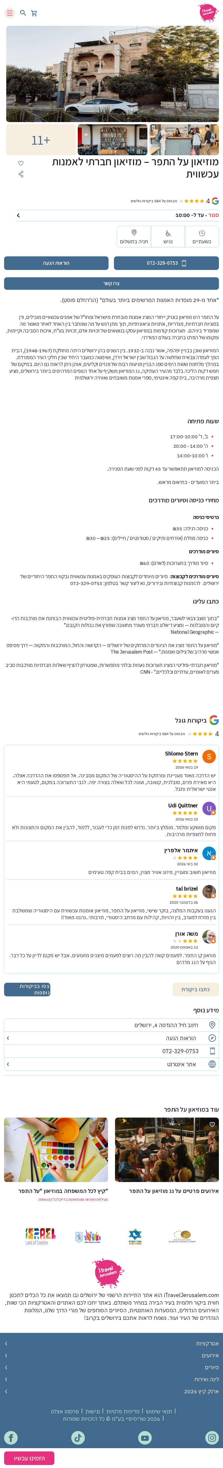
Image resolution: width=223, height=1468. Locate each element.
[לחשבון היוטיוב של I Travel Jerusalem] (145, 1438)
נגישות (92, 1411)
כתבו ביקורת (196, 989)
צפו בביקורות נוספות (35, 989)
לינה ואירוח (206, 1379)
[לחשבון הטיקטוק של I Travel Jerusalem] (78, 1438)
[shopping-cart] (34, 13)
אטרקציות (207, 1343)
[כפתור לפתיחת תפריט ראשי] (9, 13)
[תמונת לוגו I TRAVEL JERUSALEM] (206, 13)
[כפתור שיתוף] (21, 174)
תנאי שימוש (159, 1411)
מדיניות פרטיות (123, 1411)
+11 (41, 139)
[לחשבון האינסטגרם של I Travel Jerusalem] (212, 1438)
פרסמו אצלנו (65, 1411)
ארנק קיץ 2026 (201, 1391)
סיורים (212, 1367)
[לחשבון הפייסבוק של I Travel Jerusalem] (11, 1438)
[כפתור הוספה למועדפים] (21, 163)
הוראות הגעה (56, 262)
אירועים (210, 1355)
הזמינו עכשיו (29, 1458)
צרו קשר (111, 283)
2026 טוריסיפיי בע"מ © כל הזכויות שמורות (111, 1418)
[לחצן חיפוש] (23, 13)
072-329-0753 (180, 1051)
